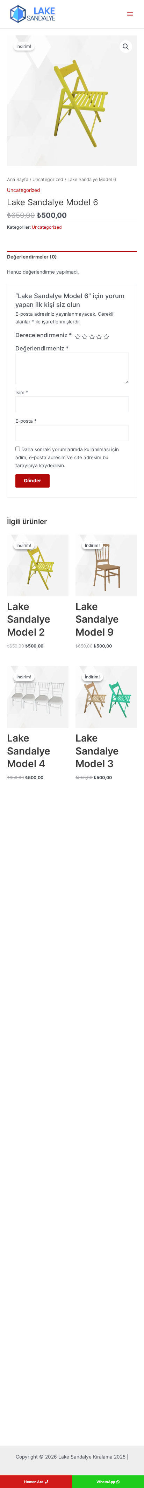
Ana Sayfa (17, 179)
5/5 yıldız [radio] (106, 337)
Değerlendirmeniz (42, 348)
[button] (126, 46)
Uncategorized (48, 179)
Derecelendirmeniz (43, 335)
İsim (21, 392)
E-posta (26, 421)
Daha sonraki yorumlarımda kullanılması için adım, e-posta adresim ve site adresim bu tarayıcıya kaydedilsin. (67, 457)
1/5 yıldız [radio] (77, 337)
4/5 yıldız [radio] (99, 337)
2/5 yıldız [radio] (84, 337)
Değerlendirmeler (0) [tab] (32, 257)
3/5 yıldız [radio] (92, 337)
